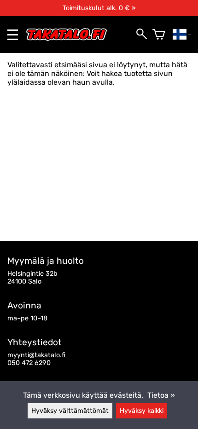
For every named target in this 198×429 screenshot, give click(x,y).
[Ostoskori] (158, 34)
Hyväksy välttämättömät (70, 411)
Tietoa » (161, 395)
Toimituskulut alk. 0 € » (99, 8)
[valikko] (12, 34)
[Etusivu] (70, 39)
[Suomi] (182, 34)
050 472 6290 (29, 363)
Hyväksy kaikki (141, 411)
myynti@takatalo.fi (36, 355)
